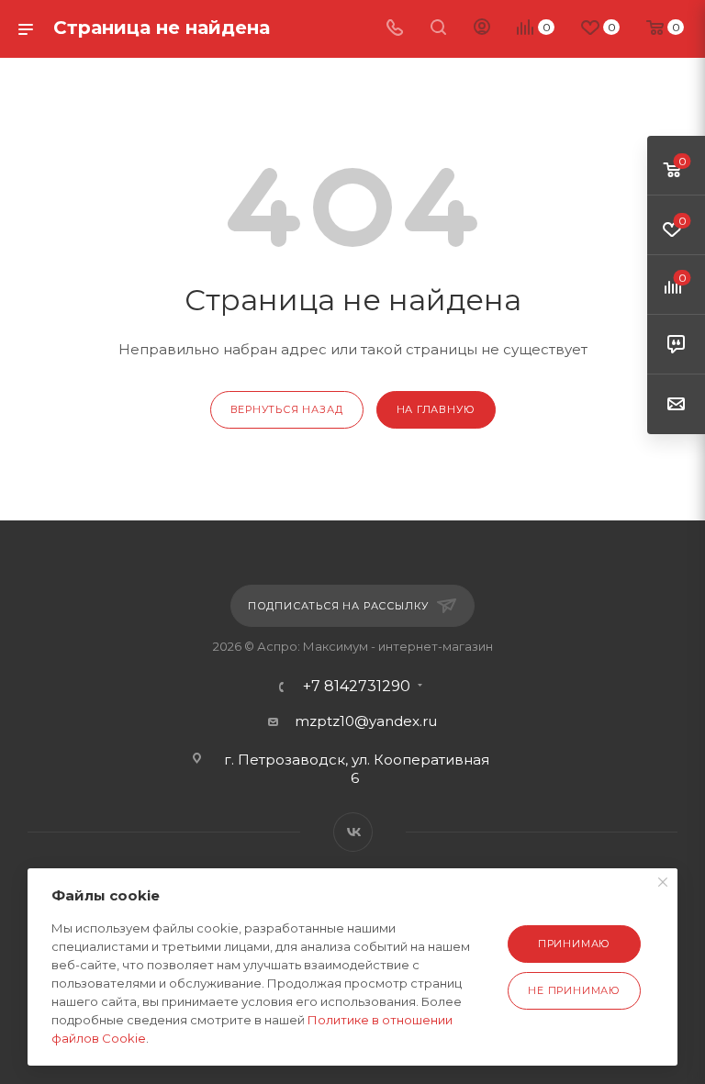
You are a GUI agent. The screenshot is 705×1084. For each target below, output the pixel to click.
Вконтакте (353, 832)
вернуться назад (286, 409)
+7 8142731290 (356, 686)
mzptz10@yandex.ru (366, 721)
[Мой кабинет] (482, 29)
